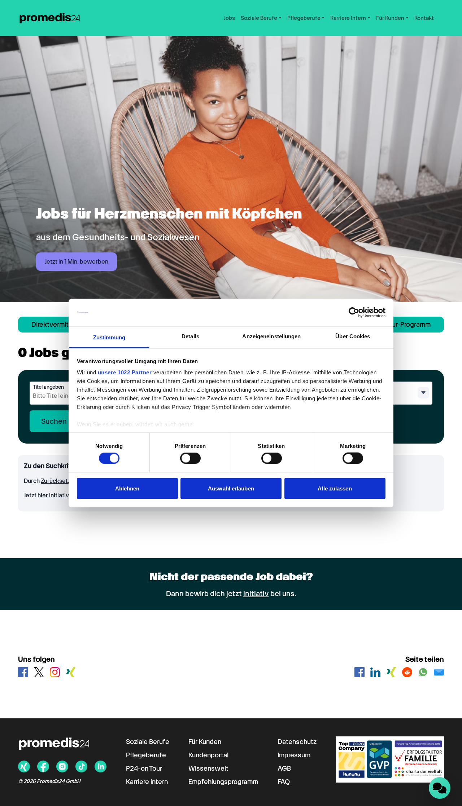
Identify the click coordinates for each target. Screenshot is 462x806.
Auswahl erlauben (231, 488)
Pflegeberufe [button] (304, 18)
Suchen (54, 421)
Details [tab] (190, 336)
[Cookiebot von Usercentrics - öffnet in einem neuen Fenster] (353, 312)
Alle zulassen (335, 488)
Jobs (229, 18)
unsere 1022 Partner (125, 372)
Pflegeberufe (146, 755)
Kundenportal (208, 755)
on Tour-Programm (403, 324)
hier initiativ (54, 495)
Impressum (294, 755)
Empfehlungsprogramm (223, 781)
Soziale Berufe (147, 741)
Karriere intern (147, 781)
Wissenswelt (208, 768)
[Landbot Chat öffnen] (439, 788)
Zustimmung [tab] (109, 337)
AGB (284, 768)
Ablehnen (127, 488)
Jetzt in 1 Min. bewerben (76, 261)
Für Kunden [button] (390, 18)
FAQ (284, 781)
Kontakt (424, 18)
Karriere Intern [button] (348, 18)
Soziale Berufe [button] (259, 18)
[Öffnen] (423, 393)
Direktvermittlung (57, 324)
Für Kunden (204, 741)
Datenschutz (297, 741)
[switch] (190, 458)
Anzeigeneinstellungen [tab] (271, 336)
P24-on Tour (144, 768)
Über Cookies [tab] (352, 336)
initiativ (256, 593)
